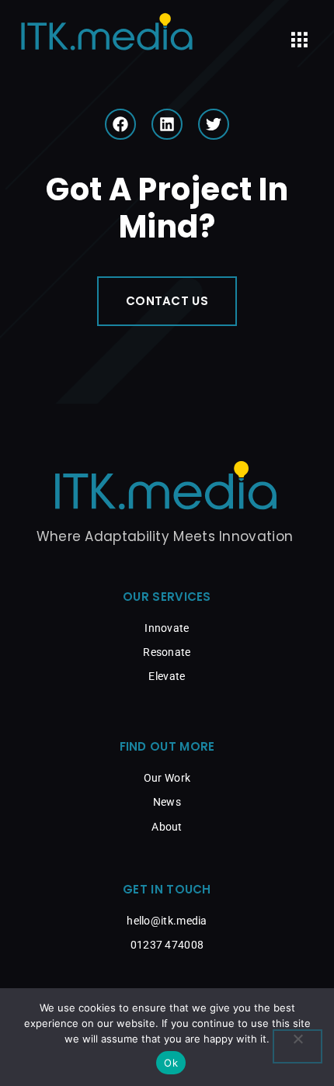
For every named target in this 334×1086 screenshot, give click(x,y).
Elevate (166, 676)
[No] (297, 1046)
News (167, 802)
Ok (171, 1063)
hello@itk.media (167, 920)
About (167, 827)
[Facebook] (120, 124)
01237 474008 (167, 945)
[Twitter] (213, 124)
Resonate (166, 652)
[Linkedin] (167, 124)
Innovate (166, 628)
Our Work (167, 778)
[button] (299, 40)
